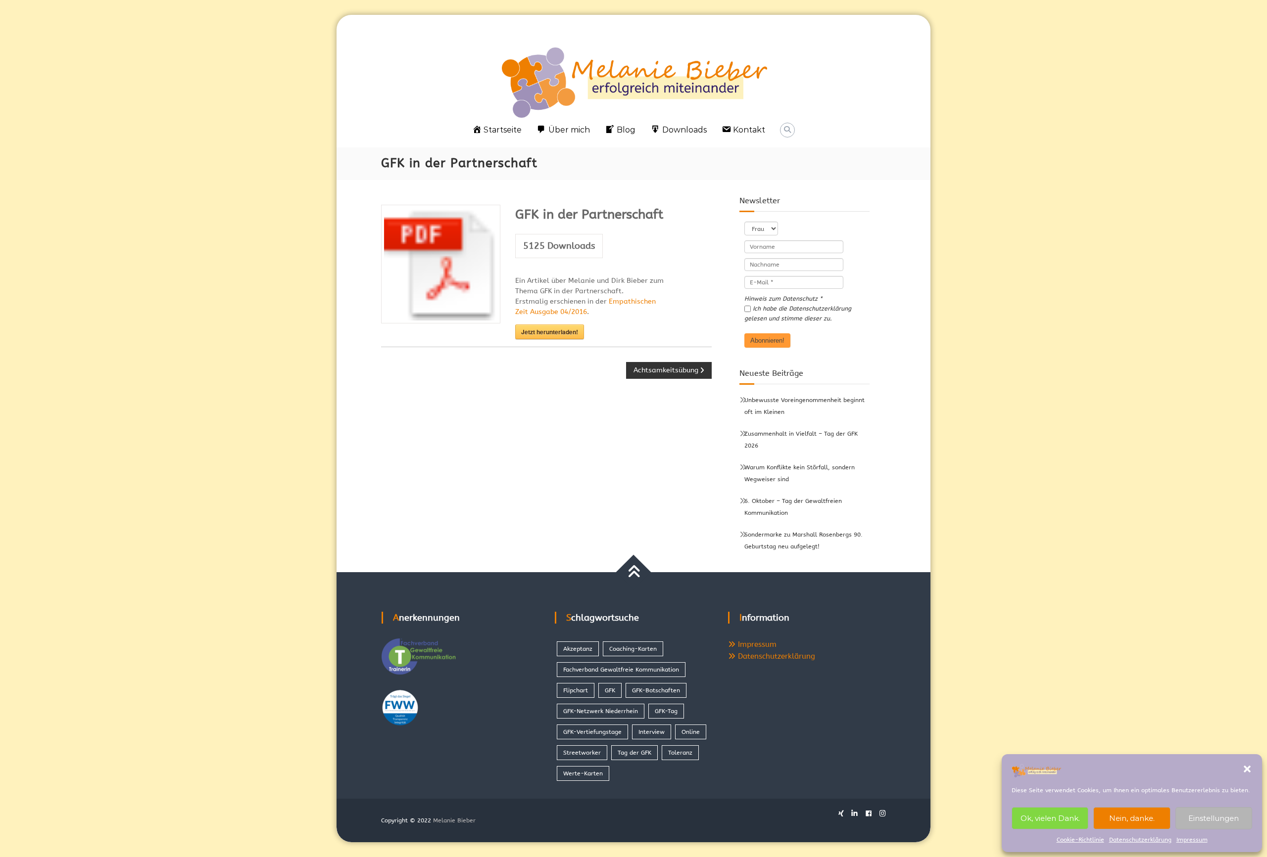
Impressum (1192, 839)
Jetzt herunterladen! (549, 331)
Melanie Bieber (454, 820)
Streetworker (582, 752)
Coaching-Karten (633, 648)
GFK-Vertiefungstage (592, 731)
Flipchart (575, 690)
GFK (610, 690)
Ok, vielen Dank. (1050, 818)
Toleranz (680, 752)
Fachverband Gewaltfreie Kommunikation (621, 669)
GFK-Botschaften (656, 690)
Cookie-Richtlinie (1080, 839)
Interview (651, 731)
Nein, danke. (1132, 818)
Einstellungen (1213, 818)
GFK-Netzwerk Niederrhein (600, 711)
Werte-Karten (583, 773)
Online (691, 731)
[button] (1247, 769)
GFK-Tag (666, 711)
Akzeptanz (577, 648)
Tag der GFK (634, 752)
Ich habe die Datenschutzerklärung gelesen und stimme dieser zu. (797, 313)
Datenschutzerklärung (1140, 839)
